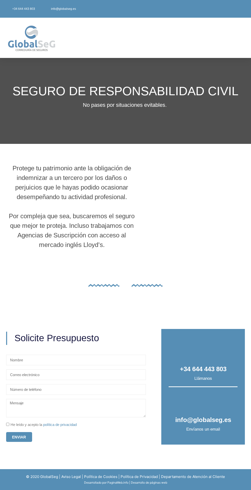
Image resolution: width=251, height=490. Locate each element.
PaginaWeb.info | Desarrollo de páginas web (137, 482)
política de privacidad (60, 424)
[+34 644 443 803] (203, 350)
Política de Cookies (100, 476)
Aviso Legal (71, 476)
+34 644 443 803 (203, 369)
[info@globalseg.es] (203, 401)
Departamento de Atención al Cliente (193, 476)
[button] (158, 38)
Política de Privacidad (139, 476)
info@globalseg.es (203, 419)
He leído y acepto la (44, 424)
